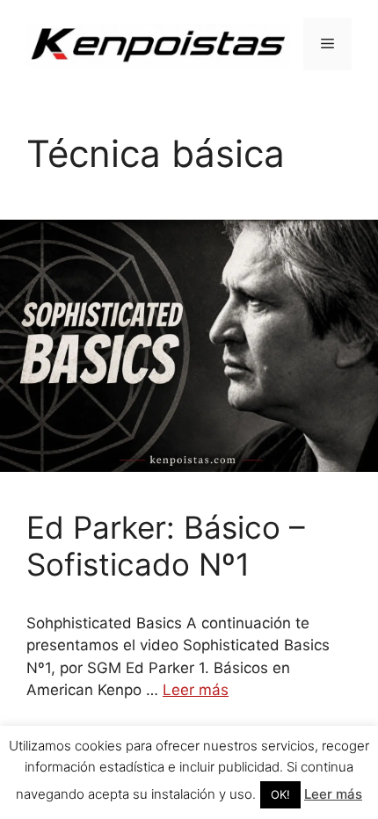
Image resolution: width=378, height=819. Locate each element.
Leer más (196, 690)
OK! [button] (280, 794)
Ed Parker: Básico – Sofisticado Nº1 (165, 546)
